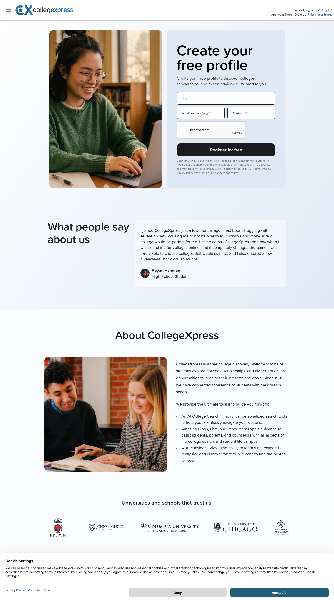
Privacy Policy (185, 173)
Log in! (327, 10)
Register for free (226, 149)
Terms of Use (261, 169)
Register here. (321, 14)
